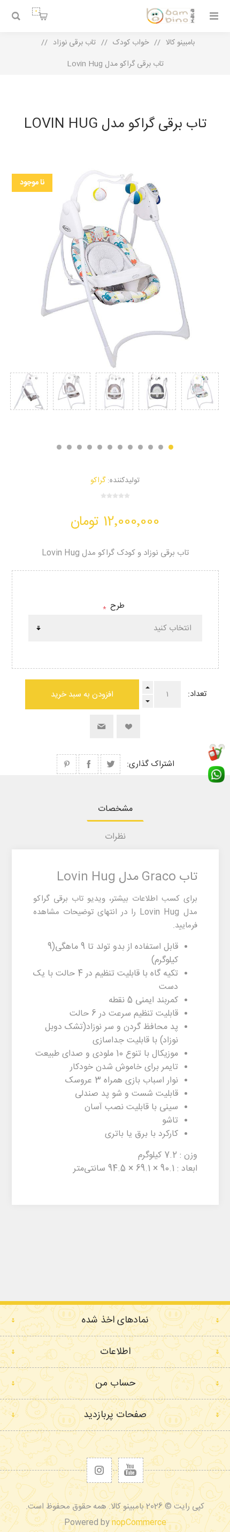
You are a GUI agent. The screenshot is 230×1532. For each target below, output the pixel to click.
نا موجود (32, 182)
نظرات (115, 837)
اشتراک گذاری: (150, 764)
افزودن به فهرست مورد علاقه (128, 726)
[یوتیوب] (130, 1470)
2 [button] (160, 447)
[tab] (115, 809)
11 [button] (69, 447)
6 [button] (120, 447)
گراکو (97, 480)
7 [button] (110, 447)
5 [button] (130, 447)
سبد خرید (36, 11)
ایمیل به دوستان (101, 726)
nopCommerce (139, 1522)
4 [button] (140, 447)
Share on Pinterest (66, 764)
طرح (116, 606)
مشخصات (115, 809)
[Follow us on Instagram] (99, 1470)
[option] (200, 402)
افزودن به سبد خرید (82, 694)
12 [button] (59, 447)
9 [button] (89, 447)
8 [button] (99, 447)
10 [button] (79, 447)
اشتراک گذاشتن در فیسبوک (88, 764)
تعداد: (197, 694)
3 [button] (150, 447)
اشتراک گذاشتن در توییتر (110, 764)
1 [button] (170, 447)
